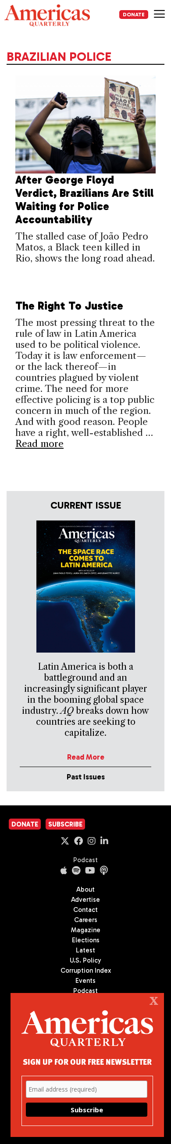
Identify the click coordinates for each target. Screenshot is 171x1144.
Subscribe (65, 824)
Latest (85, 950)
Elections (86, 940)
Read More (85, 757)
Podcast (85, 860)
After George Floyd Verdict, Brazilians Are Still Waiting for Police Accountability (84, 199)
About (85, 889)
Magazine (85, 930)
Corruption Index (86, 970)
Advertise (85, 900)
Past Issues (86, 776)
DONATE (134, 14)
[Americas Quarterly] (47, 15)
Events (85, 981)
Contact (85, 910)
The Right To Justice (69, 306)
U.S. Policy (85, 960)
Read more (39, 443)
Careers (85, 920)
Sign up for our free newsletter (87, 1061)
